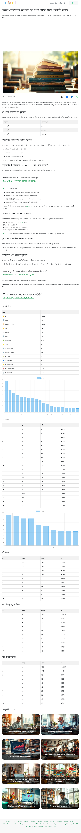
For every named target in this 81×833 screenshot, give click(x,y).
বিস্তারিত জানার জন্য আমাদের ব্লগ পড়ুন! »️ (18, 274)
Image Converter (56, 3)
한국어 (41, 826)
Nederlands (29, 824)
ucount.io (6, 188)
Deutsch (26, 821)
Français (39, 821)
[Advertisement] (40, 35)
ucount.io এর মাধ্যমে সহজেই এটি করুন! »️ (20, 180)
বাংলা (46, 826)
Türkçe (66, 821)
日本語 (35, 826)
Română (42, 824)
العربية (72, 824)
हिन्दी (77, 824)
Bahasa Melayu (19, 824)
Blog (65, 3)
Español (33, 821)
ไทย (55, 826)
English (8, 821)
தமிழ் (50, 826)
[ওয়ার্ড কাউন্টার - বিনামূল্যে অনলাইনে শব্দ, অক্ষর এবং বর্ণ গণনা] (10, 3)
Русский (19, 821)
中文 (13, 821)
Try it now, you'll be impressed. (18, 297)
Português (59, 821)
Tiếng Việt (66, 824)
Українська (57, 824)
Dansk (46, 821)
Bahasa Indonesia (8, 824)
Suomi (72, 821)
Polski (36, 824)
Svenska (49, 824)
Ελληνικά (29, 826)
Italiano (52, 821)
